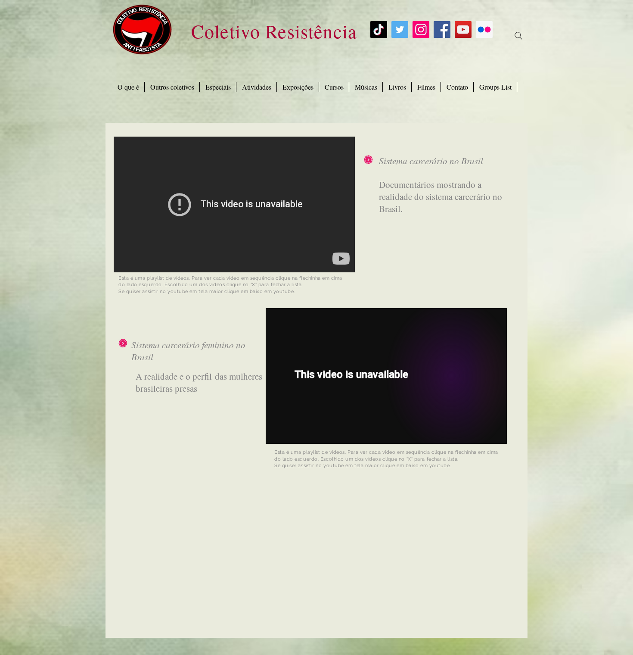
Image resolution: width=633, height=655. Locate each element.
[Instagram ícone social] (421, 29)
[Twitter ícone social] (399, 29)
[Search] (518, 36)
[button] (218, 87)
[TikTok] (378, 29)
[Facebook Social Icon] (442, 29)
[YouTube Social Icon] (463, 29)
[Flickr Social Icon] (484, 29)
